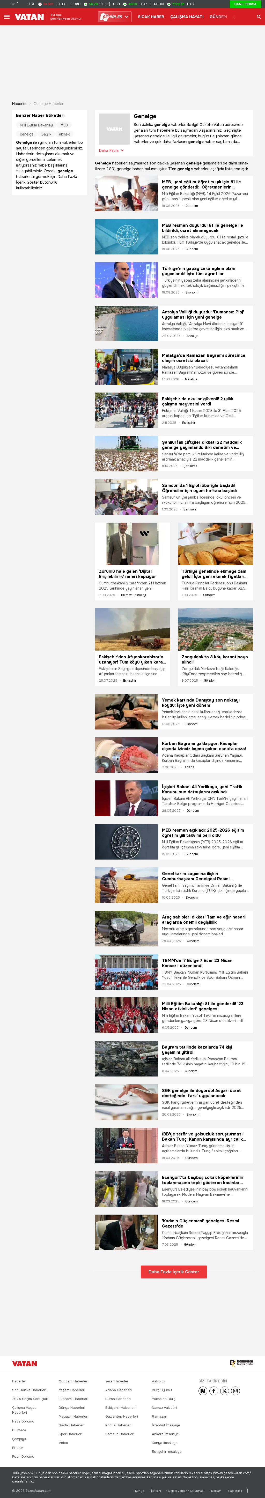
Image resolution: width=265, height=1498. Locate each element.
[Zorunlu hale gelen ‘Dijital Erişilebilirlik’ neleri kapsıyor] (132, 544)
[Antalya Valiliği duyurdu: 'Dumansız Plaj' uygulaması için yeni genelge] (126, 323)
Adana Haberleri (118, 1390)
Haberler (19, 104)
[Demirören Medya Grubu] (241, 1363)
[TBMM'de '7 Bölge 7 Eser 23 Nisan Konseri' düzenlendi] (126, 972)
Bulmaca (19, 1430)
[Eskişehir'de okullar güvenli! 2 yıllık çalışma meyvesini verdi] (126, 410)
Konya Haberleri (118, 1425)
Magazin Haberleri (73, 1416)
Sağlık (46, 134)
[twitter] (224, 1391)
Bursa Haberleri (118, 1399)
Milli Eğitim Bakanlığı (36, 125)
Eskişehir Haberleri (120, 1407)
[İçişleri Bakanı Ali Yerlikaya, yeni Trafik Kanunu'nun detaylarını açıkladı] (126, 798)
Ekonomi (192, 292)
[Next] (202, 1391)
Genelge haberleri (49, 104)
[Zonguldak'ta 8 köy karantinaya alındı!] (215, 629)
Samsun (189, 509)
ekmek (64, 134)
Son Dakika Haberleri (29, 1390)
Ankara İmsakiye (165, 1434)
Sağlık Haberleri (71, 1425)
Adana (189, 767)
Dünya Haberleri (72, 1407)
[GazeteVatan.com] (24, 1363)
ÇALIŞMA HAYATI (186, 16)
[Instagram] (235, 1391)
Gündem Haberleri (73, 1381)
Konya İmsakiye (165, 1443)
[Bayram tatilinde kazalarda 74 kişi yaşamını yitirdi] (126, 1059)
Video (63, 1443)
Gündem (192, 206)
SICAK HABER (151, 16)
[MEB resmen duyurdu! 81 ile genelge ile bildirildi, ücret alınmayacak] (126, 237)
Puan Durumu (23, 1456)
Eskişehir (188, 423)
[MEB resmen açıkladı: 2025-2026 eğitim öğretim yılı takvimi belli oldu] (126, 842)
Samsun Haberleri (119, 1434)
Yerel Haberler (116, 1381)
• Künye (138, 1491)
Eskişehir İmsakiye (167, 1451)
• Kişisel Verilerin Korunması (185, 1491)
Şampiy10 (19, 1439)
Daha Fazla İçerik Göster (174, 1272)
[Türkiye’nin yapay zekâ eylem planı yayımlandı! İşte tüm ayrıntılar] (126, 280)
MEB (64, 125)
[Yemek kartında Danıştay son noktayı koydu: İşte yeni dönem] (126, 711)
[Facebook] (213, 1391)
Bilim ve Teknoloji (133, 595)
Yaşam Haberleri (72, 1390)
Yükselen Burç (163, 1399)
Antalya (192, 336)
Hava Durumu (23, 1421)
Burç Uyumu (162, 1390)
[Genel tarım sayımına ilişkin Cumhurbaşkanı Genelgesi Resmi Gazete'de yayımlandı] (126, 885)
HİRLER (112, 16)
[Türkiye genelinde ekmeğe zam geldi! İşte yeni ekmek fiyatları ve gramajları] (215, 544)
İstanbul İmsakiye (166, 1425)
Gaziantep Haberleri (121, 1416)
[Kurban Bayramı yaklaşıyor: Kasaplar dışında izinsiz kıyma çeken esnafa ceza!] (126, 755)
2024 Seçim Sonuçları (30, 1399)
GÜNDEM (218, 16)
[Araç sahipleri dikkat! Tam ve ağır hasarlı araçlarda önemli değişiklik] (126, 928)
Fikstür (17, 1448)
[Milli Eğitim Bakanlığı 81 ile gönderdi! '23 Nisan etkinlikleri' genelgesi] (126, 1015)
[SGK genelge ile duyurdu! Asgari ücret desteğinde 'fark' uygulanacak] (126, 1102)
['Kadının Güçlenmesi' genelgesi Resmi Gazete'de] (126, 1232)
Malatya (191, 379)
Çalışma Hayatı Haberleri (24, 1410)
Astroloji (158, 1381)
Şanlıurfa (190, 466)
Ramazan (159, 1416)
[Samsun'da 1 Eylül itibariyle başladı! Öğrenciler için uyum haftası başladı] (126, 497)
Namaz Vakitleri (164, 1407)
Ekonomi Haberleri (73, 1399)
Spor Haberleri (70, 1434)
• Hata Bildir (234, 1491)
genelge (27, 134)
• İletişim (155, 1491)
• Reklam (215, 1491)
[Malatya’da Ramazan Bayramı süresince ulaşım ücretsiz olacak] (126, 367)
